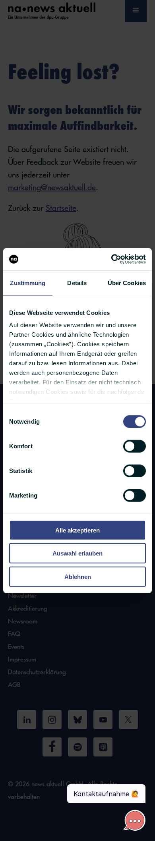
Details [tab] (77, 282)
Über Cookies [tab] (127, 282)
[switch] (134, 446)
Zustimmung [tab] (27, 282)
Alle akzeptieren (77, 530)
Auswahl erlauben (77, 553)
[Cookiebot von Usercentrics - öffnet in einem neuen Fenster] (111, 259)
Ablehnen (77, 576)
